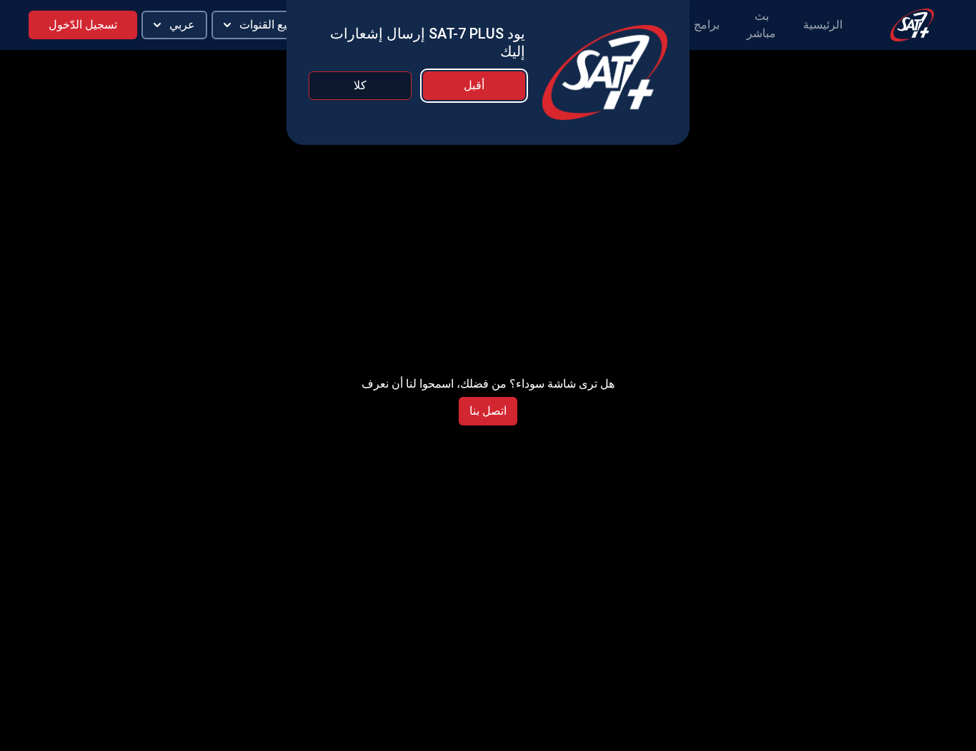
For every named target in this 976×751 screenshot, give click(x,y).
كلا (360, 85)
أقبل (474, 85)
